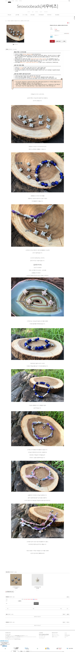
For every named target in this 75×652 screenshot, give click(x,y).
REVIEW (36, 11)
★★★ (29, 599)
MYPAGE (20, 0)
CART (12, 0)
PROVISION (66, 636)
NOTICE (28, 11)
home (6, 20)
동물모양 (12, 20)
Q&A (32, 11)
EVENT (41, 11)
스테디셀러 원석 (33, 14)
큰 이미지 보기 (16, 44)
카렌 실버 (9, 14)
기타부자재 (49, 14)
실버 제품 (17, 14)
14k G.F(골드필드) (25, 14)
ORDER (16, 0)
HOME (66, 632)
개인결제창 (57, 14)
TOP (65, 637)
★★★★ (32, 599)
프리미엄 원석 (41, 14)
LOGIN (6, 0)
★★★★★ (35, 599)
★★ (26, 599)
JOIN (9, 0)
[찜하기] (64, 42)
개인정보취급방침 (67, 635)
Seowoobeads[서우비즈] (37, 6)
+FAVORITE (46, 11)
